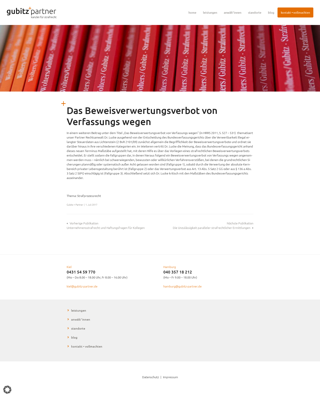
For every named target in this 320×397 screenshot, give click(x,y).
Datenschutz (150, 377)
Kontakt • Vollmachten (295, 12)
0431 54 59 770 (81, 271)
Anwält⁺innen (232, 12)
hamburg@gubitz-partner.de (182, 286)
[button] (7, 389)
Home (192, 12)
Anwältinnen (80, 319)
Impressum (170, 377)
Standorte (254, 12)
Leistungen (210, 12)
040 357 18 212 (177, 271)
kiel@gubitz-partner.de (82, 286)
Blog (271, 12)
